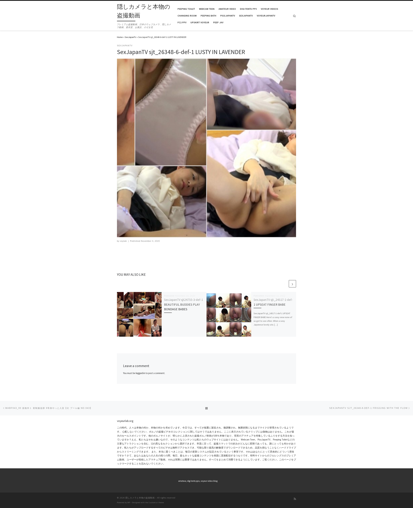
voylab (123, 241)
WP (128, 502)
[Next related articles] (292, 283)
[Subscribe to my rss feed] (295, 499)
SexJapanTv (130, 37)
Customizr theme (156, 502)
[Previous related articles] (284, 283)
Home (120, 37)
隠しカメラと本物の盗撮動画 (140, 497)
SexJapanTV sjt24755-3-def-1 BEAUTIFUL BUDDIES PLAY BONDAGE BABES (183, 304)
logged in (140, 373)
